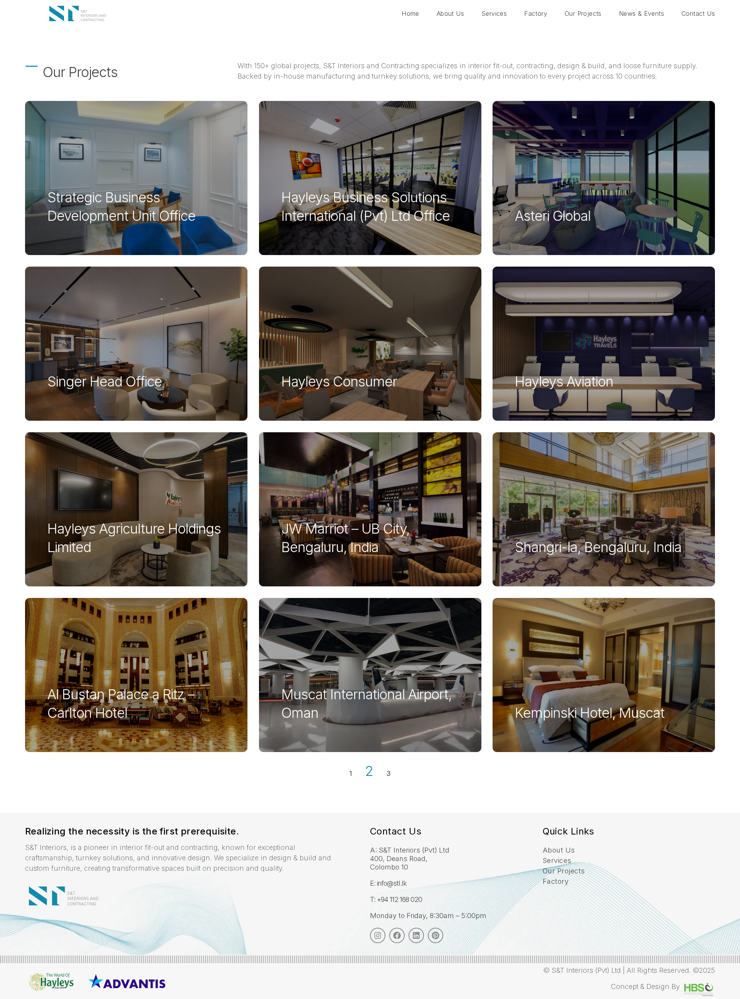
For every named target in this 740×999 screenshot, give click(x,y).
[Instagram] (377, 935)
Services (494, 13)
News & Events (641, 13)
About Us (450, 13)
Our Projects (583, 13)
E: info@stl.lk (388, 883)
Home (410, 13)
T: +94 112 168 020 (396, 899)
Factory (535, 13)
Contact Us (698, 13)
